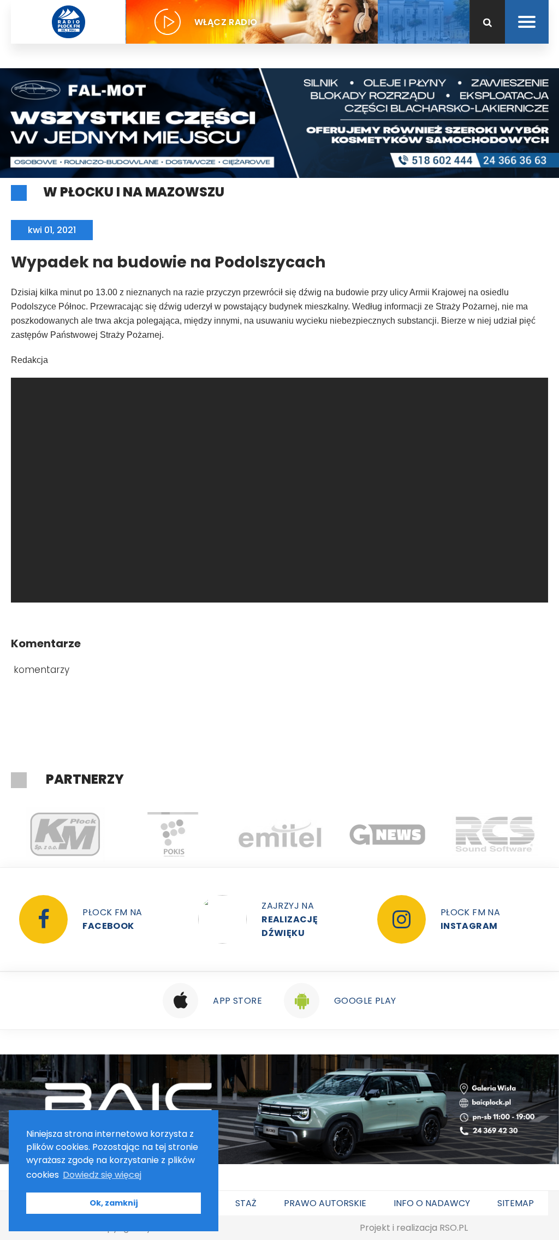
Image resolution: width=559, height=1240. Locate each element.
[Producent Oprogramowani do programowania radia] (495, 834)
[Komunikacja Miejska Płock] (64, 834)
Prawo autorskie (325, 1203)
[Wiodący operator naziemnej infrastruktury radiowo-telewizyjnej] (280, 834)
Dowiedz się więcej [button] (102, 1175)
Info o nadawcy (432, 1203)
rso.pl (453, 1227)
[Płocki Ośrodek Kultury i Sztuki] (172, 834)
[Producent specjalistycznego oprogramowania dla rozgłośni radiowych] (387, 834)
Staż (246, 1203)
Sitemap (515, 1203)
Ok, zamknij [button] (114, 1202)
